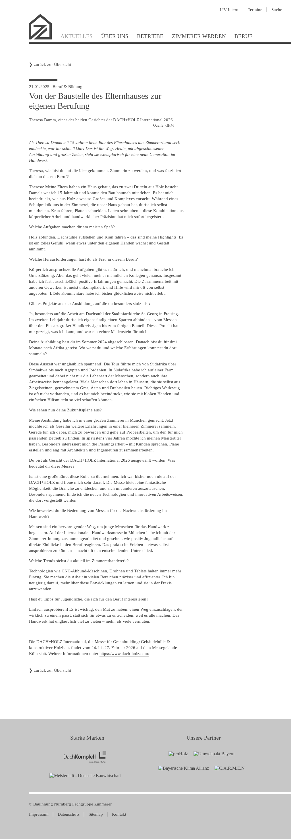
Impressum (39, 814)
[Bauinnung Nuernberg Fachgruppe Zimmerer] (42, 38)
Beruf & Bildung (67, 86)
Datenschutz (69, 814)
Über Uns (114, 36)
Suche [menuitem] (276, 9)
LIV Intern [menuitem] (229, 9)
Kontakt (119, 814)
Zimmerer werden (199, 36)
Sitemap (96, 814)
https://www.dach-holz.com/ (124, 653)
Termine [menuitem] (255, 9)
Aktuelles (77, 36)
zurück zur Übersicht (52, 64)
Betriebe (150, 36)
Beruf (243, 36)
